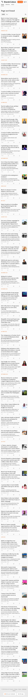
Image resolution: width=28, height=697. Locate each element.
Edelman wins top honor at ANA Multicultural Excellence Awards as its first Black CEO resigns (10, 350)
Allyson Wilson (10, 641)
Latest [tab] (3, 14)
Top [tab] (7, 14)
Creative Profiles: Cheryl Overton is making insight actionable (10, 64)
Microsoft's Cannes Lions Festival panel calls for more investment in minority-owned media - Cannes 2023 (10, 568)
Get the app (20, 694)
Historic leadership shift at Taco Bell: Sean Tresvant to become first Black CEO (10, 513)
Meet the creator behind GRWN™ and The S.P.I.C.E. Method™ (10, 68)
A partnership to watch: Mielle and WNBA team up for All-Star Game (10, 486)
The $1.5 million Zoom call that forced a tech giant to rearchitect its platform (9, 107)
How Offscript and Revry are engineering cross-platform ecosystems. (10, 84)
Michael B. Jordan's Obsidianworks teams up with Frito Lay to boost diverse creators (9, 278)
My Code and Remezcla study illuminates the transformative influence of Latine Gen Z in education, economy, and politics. (10, 341)
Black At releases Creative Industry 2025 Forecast (8, 190)
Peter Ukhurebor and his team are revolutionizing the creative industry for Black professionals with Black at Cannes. (10, 530)
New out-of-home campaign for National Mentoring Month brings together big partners (10, 222)
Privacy (15, 689)
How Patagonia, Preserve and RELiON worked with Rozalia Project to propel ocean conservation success (9, 634)
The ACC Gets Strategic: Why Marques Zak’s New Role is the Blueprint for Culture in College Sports (10, 121)
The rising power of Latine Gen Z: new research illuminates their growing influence (10, 337)
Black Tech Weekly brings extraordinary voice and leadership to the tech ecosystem (10, 473)
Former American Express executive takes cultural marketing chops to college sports (10, 125)
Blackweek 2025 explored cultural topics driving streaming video (10, 151)
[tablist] (4, 14)
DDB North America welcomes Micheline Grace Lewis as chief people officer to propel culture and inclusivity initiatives (10, 261)
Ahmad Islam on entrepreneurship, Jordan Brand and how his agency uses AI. (10, 179)
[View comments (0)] (8, 28)
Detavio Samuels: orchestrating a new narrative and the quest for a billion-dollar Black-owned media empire (10, 460)
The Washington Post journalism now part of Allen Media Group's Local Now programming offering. (10, 396)
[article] (14, 23)
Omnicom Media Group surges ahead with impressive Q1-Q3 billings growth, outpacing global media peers (10, 294)
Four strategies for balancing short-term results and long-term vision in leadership (9, 648)
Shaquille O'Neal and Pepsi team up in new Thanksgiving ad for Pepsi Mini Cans (10, 320)
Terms (19, 689)
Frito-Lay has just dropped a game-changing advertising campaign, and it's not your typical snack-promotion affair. (10, 282)
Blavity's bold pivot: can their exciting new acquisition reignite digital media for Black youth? (10, 379)
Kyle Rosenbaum (8, 42)
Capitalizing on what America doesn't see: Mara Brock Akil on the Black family (10, 147)
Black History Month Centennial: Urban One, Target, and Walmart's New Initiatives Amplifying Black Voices (10, 49)
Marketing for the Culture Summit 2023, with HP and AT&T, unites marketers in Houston (10, 621)
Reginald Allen (7, 55)
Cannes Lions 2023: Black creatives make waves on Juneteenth (8, 595)
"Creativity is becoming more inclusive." (9, 176)
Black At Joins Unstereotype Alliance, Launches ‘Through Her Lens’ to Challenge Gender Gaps (10, 19)
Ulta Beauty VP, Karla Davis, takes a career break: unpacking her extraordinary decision (10, 608)
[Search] (25, 14)
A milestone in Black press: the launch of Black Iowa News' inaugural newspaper (10, 555)
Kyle (8, 196)
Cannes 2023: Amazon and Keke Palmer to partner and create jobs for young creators (10, 582)
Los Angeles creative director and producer (9, 138)
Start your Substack (10, 694)
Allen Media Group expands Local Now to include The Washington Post (10, 392)
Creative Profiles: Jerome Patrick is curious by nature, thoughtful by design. (10, 36)
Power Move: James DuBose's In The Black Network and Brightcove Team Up (10, 406)
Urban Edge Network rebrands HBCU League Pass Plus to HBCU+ (10, 673)
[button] (2, 4)
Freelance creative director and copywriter (8, 95)
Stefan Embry (10, 86)
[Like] (2, 44)
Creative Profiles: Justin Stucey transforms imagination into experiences (10, 134)
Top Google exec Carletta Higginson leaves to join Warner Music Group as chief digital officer (10, 363)
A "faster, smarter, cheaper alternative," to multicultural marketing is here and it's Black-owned (10, 447)
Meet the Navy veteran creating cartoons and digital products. (10, 40)
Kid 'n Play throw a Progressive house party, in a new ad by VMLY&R (10, 307)
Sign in (25, 2)
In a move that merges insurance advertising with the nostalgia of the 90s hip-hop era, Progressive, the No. (10, 311)
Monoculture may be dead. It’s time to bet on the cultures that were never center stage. (10, 80)
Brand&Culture (7, 26)
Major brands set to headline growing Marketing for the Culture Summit (9, 206)
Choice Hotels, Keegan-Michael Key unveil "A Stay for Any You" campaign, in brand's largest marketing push (10, 248)
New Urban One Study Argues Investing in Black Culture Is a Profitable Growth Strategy (9, 163)
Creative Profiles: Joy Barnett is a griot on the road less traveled (10, 92)
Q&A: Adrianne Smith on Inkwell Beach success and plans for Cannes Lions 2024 (10, 419)
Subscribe (20, 2)
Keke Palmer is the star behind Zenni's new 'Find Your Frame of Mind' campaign (10, 499)
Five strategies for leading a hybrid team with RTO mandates (10, 431)
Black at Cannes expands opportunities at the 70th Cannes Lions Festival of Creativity (10, 526)
